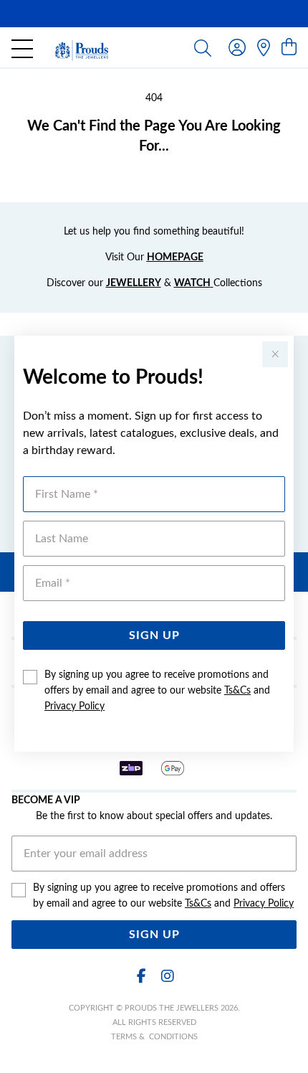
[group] (154, 13)
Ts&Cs (237, 691)
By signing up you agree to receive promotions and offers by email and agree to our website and (157, 691)
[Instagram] (166, 976)
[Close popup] (275, 354)
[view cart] (289, 48)
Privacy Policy (74, 706)
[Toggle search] (203, 47)
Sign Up (154, 635)
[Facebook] (141, 976)
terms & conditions (154, 1037)
